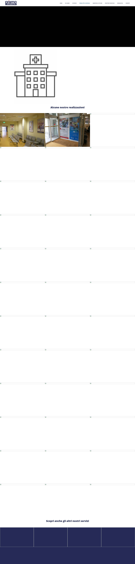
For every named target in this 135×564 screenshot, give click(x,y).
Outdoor (74, 3)
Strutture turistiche (109, 3)
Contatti (128, 3)
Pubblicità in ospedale (84, 3)
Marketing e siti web (97, 3)
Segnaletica (120, 3)
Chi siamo (67, 3)
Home (61, 3)
